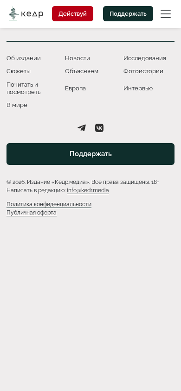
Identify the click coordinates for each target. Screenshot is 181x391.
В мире (16, 104)
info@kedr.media (88, 190)
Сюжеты (18, 71)
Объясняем (81, 71)
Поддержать (128, 13)
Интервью (138, 88)
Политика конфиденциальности (48, 204)
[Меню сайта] (166, 13)
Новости (77, 58)
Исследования (144, 58)
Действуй (72, 13)
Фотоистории (143, 71)
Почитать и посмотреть (23, 88)
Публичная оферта (31, 212)
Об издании (23, 58)
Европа (75, 88)
